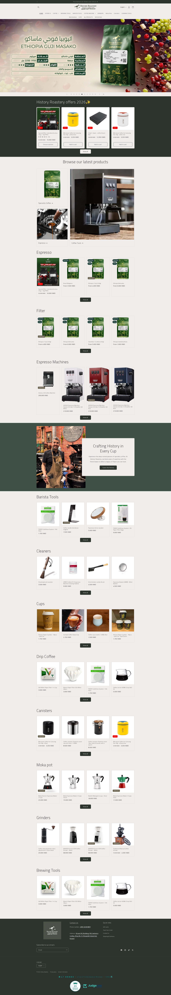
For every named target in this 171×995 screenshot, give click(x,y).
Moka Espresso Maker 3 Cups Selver (72, 796)
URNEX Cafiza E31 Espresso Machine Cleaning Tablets (71, 582)
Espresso (41, 243)
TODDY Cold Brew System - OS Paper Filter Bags (122, 529)
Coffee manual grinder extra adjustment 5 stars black (46, 849)
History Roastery (44, 972)
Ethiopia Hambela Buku (120, 342)
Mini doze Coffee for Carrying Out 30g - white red (122, 133)
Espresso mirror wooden (95, 528)
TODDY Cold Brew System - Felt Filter (47, 530)
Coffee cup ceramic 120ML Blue (97, 635)
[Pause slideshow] (104, 94)
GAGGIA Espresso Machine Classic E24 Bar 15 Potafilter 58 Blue (122, 406)
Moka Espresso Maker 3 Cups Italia (122, 796)
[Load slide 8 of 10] (90, 94)
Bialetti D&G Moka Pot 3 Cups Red (85, 55)
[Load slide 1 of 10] (71, 94)
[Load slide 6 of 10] (84, 94)
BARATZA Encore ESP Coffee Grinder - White (96, 849)
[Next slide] (100, 94)
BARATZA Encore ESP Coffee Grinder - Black (71, 849)
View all (85, 151)
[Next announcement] (134, 1)
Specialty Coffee (44, 203)
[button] (38, 7)
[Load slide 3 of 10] (76, 94)
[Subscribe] (66, 950)
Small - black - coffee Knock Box (96, 133)
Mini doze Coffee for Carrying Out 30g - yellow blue (72, 133)
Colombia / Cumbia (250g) (96, 342)
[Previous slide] (67, 94)
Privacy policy (53, 972)
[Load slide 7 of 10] (87, 94)
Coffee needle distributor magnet (71, 528)
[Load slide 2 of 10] (74, 94)
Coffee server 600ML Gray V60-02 (122, 688)
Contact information (63, 972)
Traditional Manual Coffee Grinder (121, 849)
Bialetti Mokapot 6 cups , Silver (97, 796)
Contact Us (74, 922)
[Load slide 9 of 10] (92, 94)
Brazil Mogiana (67, 283)
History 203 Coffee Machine (46, 393)
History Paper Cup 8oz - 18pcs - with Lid (47, 635)
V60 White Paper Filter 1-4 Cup (47, 687)
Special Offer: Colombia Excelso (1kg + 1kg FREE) (47, 133)
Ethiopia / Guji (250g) (94, 283)
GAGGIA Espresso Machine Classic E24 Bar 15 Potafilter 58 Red (97, 406)
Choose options (48, 144)
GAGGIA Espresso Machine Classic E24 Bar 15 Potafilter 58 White (73, 406)
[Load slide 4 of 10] (79, 94)
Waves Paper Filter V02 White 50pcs (72, 688)
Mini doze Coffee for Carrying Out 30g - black (47, 742)
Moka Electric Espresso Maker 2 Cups (47, 796)
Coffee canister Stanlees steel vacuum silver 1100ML (72, 742)
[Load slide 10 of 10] (95, 94)
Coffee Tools (76, 243)
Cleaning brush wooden (45, 582)
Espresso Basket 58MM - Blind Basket (122, 582)
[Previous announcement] (37, 1)
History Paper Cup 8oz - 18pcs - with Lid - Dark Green (122, 635)
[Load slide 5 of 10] (82, 94)
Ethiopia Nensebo (118, 283)
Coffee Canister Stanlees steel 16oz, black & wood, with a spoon (97, 743)
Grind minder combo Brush (96, 582)
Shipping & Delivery (109, 936)
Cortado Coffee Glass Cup (71, 635)
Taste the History (108, 467)
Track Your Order (108, 930)
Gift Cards (106, 927)
